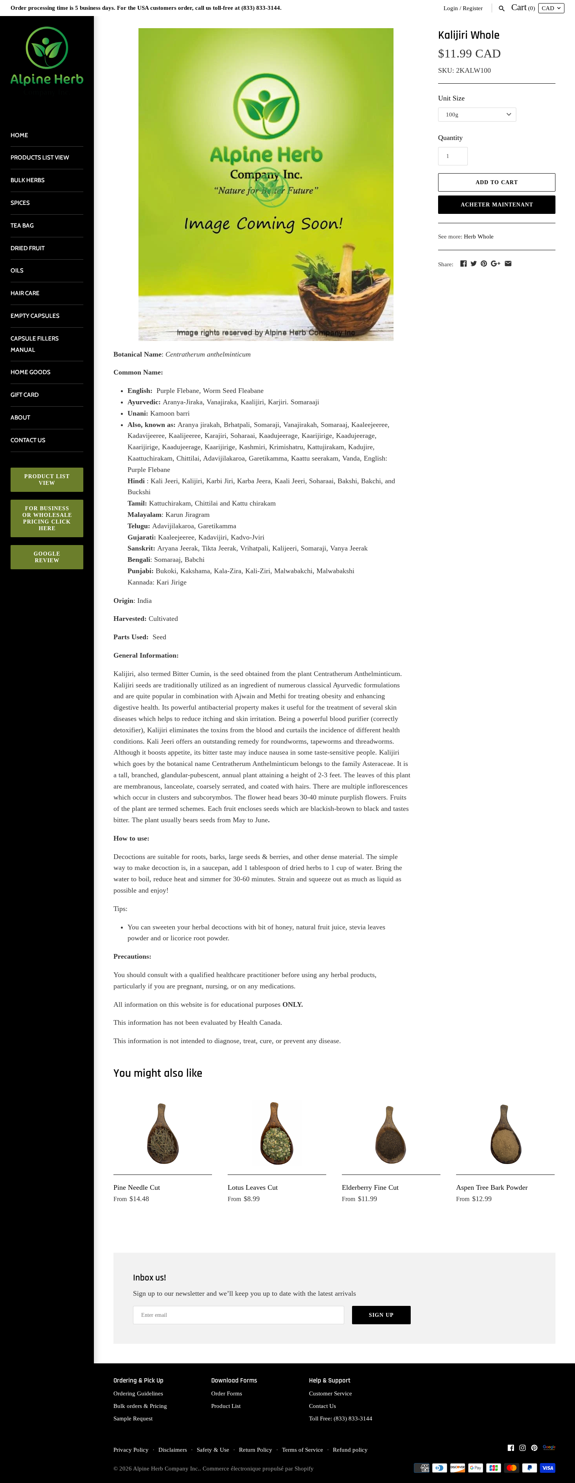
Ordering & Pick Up (138, 1381)
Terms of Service (302, 1449)
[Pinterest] (534, 1450)
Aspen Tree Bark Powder (492, 1187)
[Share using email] (508, 263)
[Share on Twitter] (474, 263)
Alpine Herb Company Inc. (166, 1468)
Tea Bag (22, 225)
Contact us (28, 440)
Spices (20, 202)
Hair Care (25, 293)
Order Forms (226, 1393)
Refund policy (350, 1449)
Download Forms (234, 1381)
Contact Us (322, 1405)
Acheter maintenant (497, 205)
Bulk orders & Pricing (140, 1405)
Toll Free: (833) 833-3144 (340, 1418)
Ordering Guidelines (138, 1393)
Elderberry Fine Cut (370, 1187)
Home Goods (30, 372)
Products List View (40, 157)
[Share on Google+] (495, 263)
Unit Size (451, 98)
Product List (226, 1405)
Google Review (47, 557)
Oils (17, 270)
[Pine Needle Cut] (162, 1133)
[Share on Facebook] (463, 263)
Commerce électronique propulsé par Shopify (258, 1468)
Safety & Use (213, 1449)
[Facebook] (511, 1450)
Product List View (47, 479)
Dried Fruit (28, 248)
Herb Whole (479, 236)
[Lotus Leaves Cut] (277, 1133)
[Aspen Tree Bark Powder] (505, 1133)
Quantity (450, 138)
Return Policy (255, 1449)
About (20, 417)
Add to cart (497, 182)
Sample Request (133, 1418)
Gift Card (25, 394)
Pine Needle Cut (136, 1187)
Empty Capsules (35, 315)
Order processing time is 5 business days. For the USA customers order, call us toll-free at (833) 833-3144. (146, 7)
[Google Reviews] (549, 1450)
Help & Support (329, 1381)
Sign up (381, 1315)
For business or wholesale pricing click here (47, 518)
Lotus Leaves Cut (253, 1187)
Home (19, 135)
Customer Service (330, 1393)
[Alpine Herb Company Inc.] (47, 66)
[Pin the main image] (484, 263)
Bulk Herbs (28, 180)
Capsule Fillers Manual (35, 344)
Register (473, 8)
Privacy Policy (131, 1449)
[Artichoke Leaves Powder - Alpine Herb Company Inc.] (266, 184)
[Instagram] (522, 1450)
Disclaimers (172, 1449)
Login (451, 8)
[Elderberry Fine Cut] (391, 1133)
